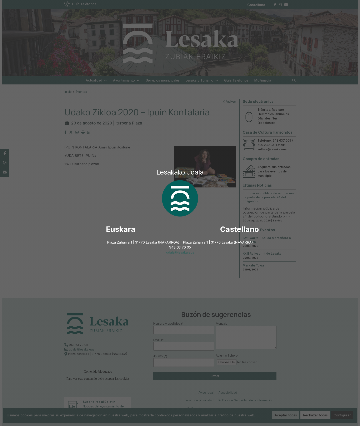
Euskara (120, 229)
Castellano (239, 229)
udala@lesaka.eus (180, 252)
